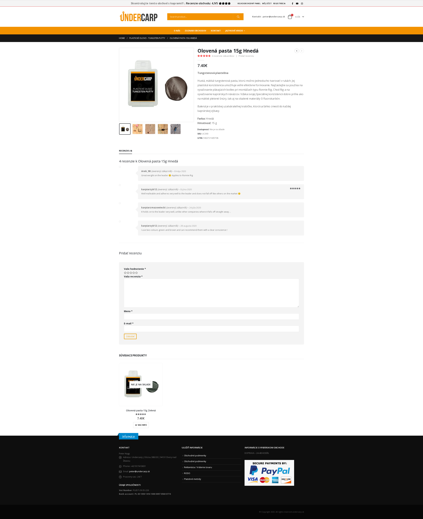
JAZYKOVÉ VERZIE (234, 30)
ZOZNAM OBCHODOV (195, 30)
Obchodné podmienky (195, 455)
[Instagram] (302, 3)
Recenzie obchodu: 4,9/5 (202, 3)
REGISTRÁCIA (279, 3)
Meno (128, 311)
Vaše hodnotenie (135, 268)
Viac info (142, 425)
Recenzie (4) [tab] (125, 150)
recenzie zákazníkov (223, 55)
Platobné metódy (192, 479)
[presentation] (119, 84)
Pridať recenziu (246, 55)
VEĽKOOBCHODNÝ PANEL (249, 3)
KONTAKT (216, 30)
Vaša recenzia (133, 276)
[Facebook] (292, 3)
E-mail (129, 323)
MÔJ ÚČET (267, 3)
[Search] (238, 16)
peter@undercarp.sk (139, 471)
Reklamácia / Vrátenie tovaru (198, 467)
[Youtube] (297, 3)
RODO (187, 473)
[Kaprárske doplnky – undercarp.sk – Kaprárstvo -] (139, 16)
